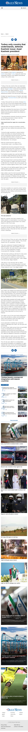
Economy (13, 712)
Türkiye (3, 712)
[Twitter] (15, 39)
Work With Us (17, 724)
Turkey (13, 73)
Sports (20, 714)
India (24, 101)
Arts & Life (13, 714)
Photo (12, 716)
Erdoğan (10, 88)
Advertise (3, 728)
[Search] (21, 8)
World (7, 34)
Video (3, 716)
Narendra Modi (12, 97)
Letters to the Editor (18, 726)
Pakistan (14, 72)
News (2, 34)
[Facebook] (12, 39)
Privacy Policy (4, 724)
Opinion (21, 712)
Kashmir (3, 73)
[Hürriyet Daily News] (14, 3)
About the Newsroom (6, 726)
